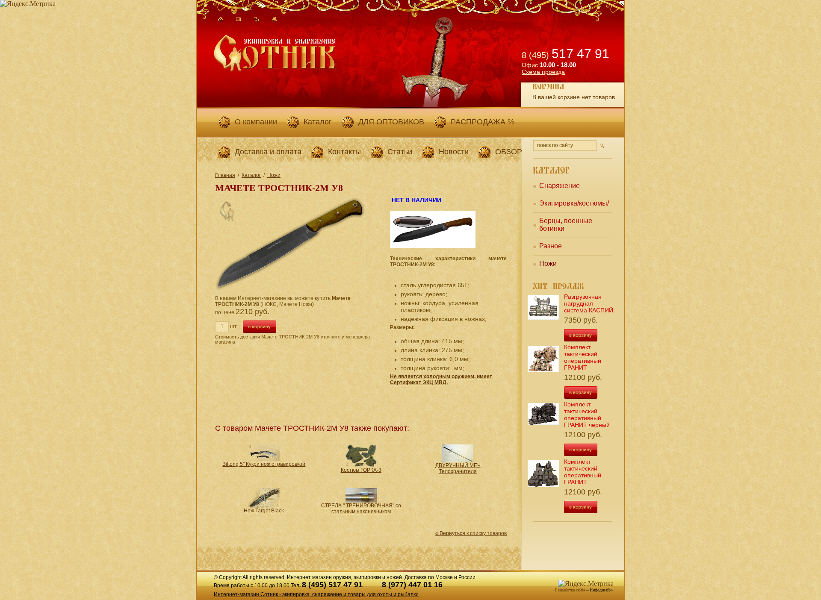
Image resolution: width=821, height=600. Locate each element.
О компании (256, 122)
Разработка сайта (570, 590)
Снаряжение (559, 185)
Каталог (318, 122)
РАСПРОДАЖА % (482, 122)
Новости (454, 151)
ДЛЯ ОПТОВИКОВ (391, 122)
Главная (225, 175)
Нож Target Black (264, 511)
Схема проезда (543, 71)
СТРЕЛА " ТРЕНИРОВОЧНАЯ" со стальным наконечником (361, 509)
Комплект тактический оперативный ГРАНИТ (582, 357)
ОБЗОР (508, 151)
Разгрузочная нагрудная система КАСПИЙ (588, 303)
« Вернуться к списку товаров (471, 533)
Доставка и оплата (268, 151)
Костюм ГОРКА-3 (361, 470)
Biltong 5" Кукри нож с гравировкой (263, 464)
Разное (550, 246)
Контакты (344, 151)
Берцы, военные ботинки (565, 224)
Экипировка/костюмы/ (574, 203)
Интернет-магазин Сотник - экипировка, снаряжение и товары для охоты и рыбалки (316, 594)
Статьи (399, 151)
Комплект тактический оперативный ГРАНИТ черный (587, 414)
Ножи (274, 175)
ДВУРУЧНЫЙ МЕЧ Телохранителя (458, 468)
